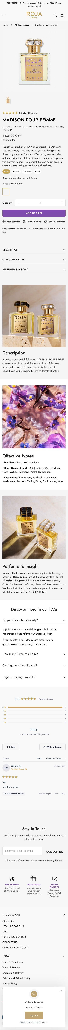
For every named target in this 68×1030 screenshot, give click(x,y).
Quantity (7, 203)
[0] (62, 15)
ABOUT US (8, 921)
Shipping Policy (44, 633)
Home (5, 25)
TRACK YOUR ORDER (14, 937)
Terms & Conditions (12, 962)
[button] (20, 113)
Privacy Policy (54, 860)
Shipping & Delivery (13, 973)
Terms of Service (11, 967)
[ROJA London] (34, 15)
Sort (39, 758)
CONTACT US (9, 942)
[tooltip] (13, 794)
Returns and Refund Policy (16, 978)
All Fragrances (22, 25)
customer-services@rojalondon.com (27, 644)
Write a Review (56, 747)
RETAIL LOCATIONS (13, 926)
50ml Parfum (5, 191)
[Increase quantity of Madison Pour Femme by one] (62, 202)
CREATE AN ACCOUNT (15, 947)
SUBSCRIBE (54, 851)
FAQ (4, 931)
